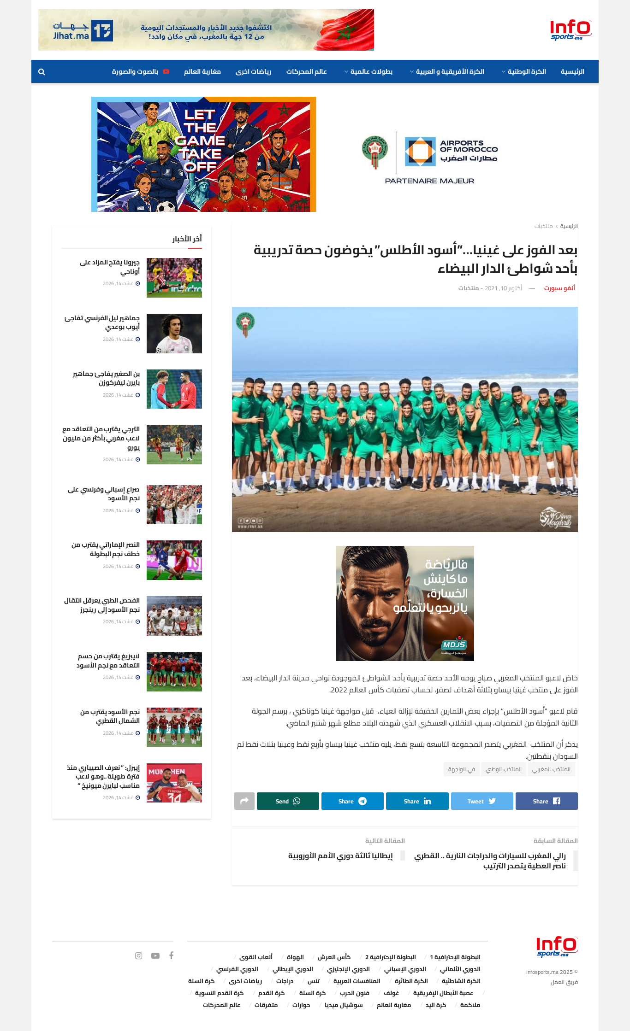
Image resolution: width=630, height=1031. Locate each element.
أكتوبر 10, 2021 (504, 287)
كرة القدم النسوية (219, 992)
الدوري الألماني (460, 968)
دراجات (284, 980)
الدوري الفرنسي (237, 968)
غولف (391, 992)
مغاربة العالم (202, 71)
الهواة (295, 956)
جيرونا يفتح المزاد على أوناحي (110, 266)
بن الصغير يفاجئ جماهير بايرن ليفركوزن (106, 378)
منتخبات (544, 226)
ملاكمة (470, 1004)
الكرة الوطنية (527, 71)
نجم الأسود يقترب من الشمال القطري (110, 716)
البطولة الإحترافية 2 (390, 956)
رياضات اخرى (254, 71)
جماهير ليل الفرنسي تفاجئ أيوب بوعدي (102, 322)
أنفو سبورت (559, 287)
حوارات (301, 1004)
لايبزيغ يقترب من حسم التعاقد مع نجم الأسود (108, 660)
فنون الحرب (354, 992)
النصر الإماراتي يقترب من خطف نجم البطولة (105, 549)
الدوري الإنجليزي (348, 968)
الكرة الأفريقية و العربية (450, 71)
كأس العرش (334, 956)
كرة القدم (271, 992)
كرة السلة (201, 980)
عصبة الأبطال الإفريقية (443, 992)
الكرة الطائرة (411, 980)
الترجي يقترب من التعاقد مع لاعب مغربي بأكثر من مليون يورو (101, 438)
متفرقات (266, 1004)
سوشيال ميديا (344, 1004)
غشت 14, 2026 (119, 283)
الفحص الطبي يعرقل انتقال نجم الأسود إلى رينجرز (102, 604)
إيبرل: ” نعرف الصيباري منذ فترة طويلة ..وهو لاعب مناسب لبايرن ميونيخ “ (103, 776)
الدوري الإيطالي (293, 968)
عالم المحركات (306, 71)
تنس (314, 980)
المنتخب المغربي (551, 769)
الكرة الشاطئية (461, 980)
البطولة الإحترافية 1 (455, 956)
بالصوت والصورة (135, 71)
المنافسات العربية (356, 980)
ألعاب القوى (256, 956)
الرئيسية (572, 71)
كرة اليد (436, 1004)
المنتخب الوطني (504, 769)
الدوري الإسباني (405, 968)
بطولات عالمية (371, 71)
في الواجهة (461, 769)
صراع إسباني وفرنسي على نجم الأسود (104, 493)
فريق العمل (564, 982)
